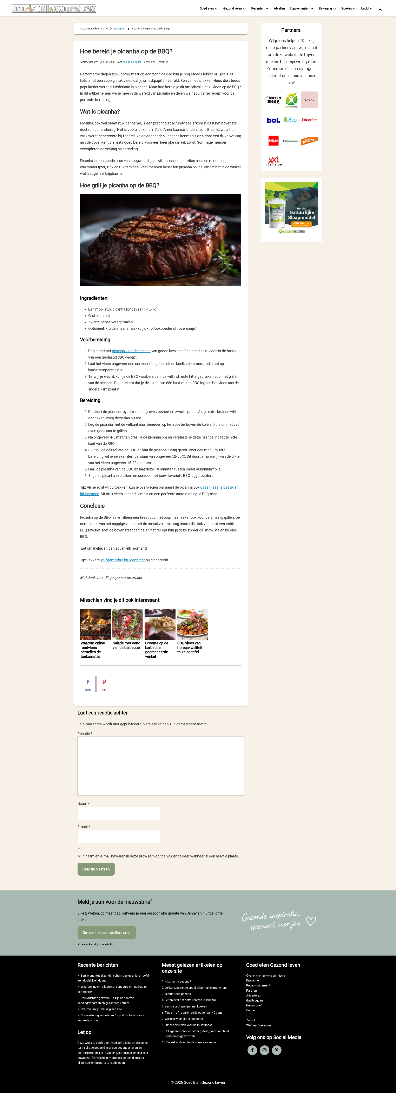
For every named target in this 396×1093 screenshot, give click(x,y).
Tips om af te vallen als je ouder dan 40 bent (193, 1012)
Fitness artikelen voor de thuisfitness (188, 1025)
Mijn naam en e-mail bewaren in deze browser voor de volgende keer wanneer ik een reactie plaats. (158, 856)
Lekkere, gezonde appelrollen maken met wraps (196, 987)
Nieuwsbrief (254, 1005)
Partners (252, 990)
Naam (84, 803)
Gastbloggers (255, 1000)
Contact (251, 1010)
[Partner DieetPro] (309, 120)
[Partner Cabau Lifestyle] (309, 100)
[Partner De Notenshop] (274, 100)
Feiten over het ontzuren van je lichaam (190, 1000)
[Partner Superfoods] (309, 140)
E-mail (84, 826)
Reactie (85, 734)
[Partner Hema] (274, 140)
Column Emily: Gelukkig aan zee (101, 1009)
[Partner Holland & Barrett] (292, 140)
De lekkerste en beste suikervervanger (191, 1042)
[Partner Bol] (274, 120)
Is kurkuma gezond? (178, 981)
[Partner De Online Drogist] (292, 120)
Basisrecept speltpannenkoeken (186, 1006)
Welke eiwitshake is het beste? (184, 1018)
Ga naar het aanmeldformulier (106, 932)
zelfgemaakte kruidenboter (123, 560)
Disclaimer (253, 980)
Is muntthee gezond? (178, 994)
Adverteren (253, 995)
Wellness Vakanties (258, 1025)
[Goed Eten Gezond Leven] (54, 9)
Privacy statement (258, 985)
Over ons (252, 975)
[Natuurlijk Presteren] (291, 234)
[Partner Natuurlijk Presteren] (292, 100)
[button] (380, 8)
